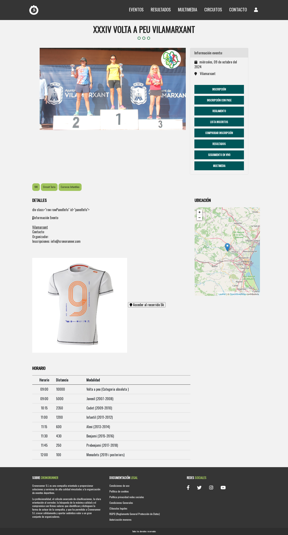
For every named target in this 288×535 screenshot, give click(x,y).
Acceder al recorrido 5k (148, 304)
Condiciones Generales (121, 502)
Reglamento (219, 111)
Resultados (161, 9)
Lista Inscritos (219, 122)
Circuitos (213, 9)
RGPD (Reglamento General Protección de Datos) (134, 514)
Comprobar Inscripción (219, 133)
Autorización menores (120, 519)
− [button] (199, 217)
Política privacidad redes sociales (126, 497)
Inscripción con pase (219, 100)
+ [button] (199, 212)
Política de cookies (119, 491)
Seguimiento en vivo (219, 155)
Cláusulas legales (118, 508)
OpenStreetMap (238, 294)
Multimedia (187, 9)
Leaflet (222, 294)
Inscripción (219, 89)
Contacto (238, 9)
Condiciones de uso (119, 485)
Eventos (136, 9)
